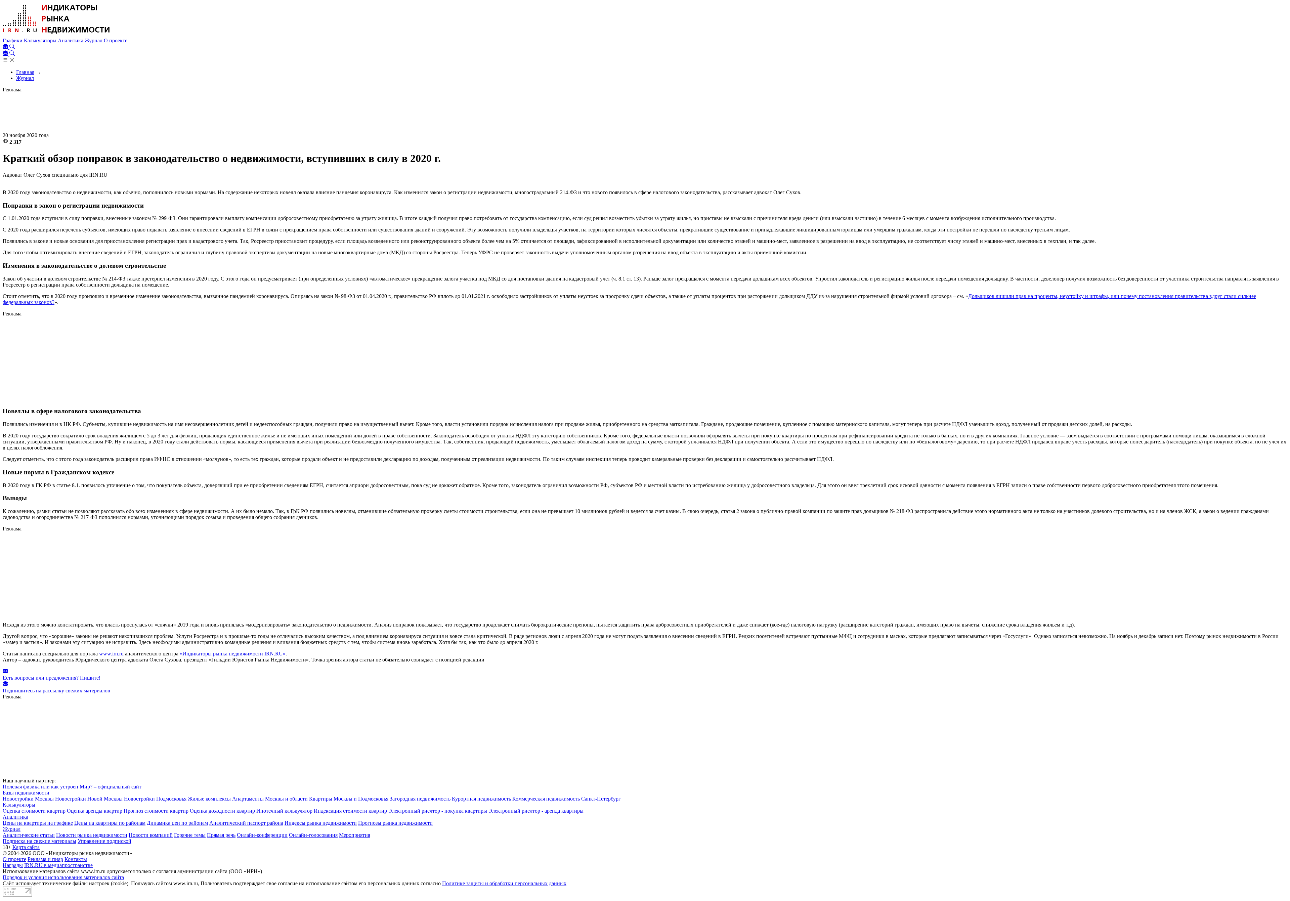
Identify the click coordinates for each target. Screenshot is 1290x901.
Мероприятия (354, 835)
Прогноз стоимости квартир (156, 811)
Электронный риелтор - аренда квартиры (536, 811)
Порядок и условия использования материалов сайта (63, 877)
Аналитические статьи (29, 835)
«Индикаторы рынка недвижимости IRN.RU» (233, 653)
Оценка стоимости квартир (34, 811)
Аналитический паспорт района (246, 823)
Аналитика (71, 40)
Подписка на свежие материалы (39, 841)
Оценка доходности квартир (222, 811)
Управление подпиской (104, 841)
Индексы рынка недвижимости (321, 823)
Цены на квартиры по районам (109, 823)
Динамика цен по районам (177, 823)
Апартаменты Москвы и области (270, 799)
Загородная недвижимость (420, 799)
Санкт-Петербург (601, 799)
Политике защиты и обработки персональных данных (504, 883)
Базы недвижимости (26, 793)
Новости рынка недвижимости (91, 835)
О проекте (115, 40)
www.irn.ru (111, 653)
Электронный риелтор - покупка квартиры (437, 811)
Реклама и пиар (45, 859)
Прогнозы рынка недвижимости (395, 823)
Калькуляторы (41, 40)
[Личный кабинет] (6, 47)
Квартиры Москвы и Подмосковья (348, 799)
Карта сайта (26, 847)
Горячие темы (190, 835)
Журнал (94, 40)
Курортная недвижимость (481, 799)
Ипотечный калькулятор (284, 811)
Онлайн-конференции (262, 835)
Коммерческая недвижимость (546, 799)
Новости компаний (151, 835)
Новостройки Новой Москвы (89, 799)
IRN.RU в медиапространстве (58, 865)
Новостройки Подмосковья (155, 799)
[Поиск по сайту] (12, 47)
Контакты (75, 859)
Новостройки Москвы (28, 799)
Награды (13, 865)
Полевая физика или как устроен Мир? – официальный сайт (72, 786)
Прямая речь (221, 835)
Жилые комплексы (209, 799)
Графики (13, 40)
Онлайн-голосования (313, 835)
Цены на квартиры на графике (38, 823)
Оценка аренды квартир (94, 811)
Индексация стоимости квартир (350, 811)
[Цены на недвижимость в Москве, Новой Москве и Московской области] (56, 34)
